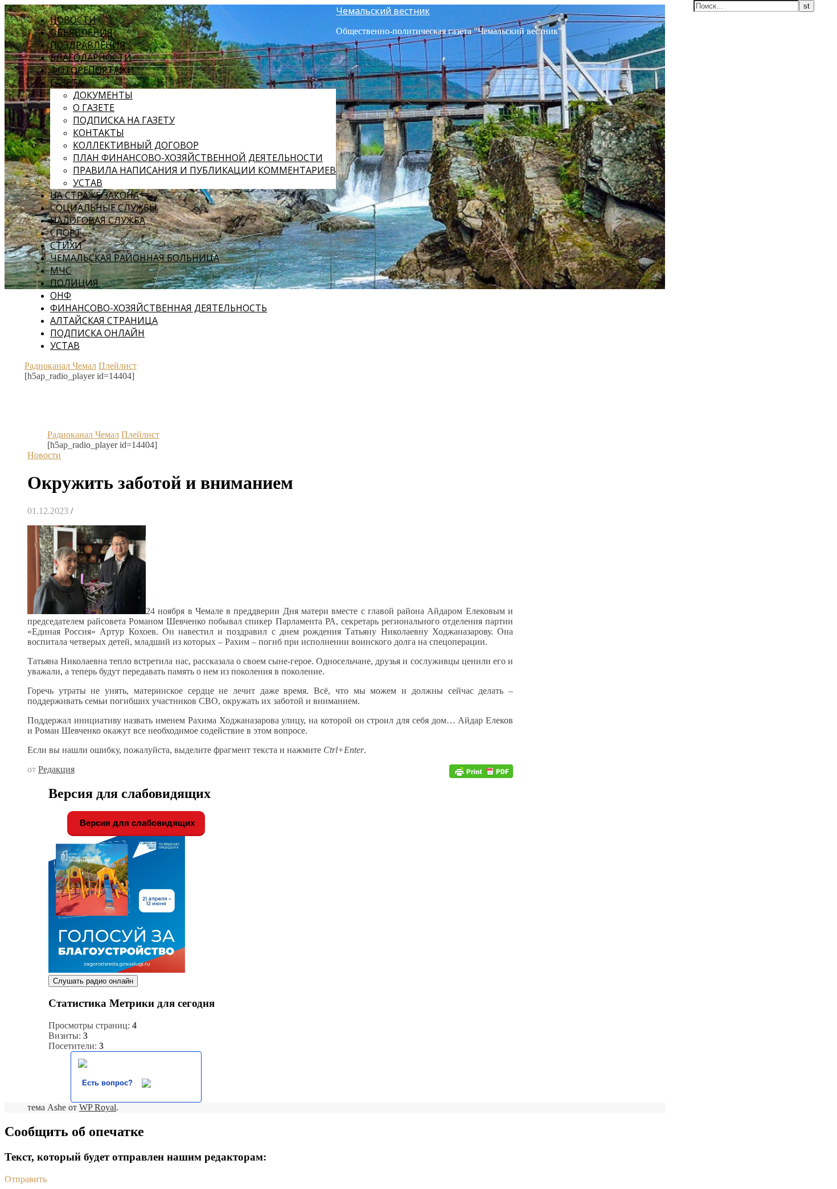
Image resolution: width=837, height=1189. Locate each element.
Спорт (65, 233)
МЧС (60, 270)
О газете (93, 107)
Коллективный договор (136, 145)
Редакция (56, 769)
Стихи (66, 245)
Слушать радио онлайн (93, 981)
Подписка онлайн (97, 333)
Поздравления (87, 45)
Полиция (74, 283)
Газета (66, 82)
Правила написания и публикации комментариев (204, 170)
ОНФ (60, 295)
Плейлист (118, 366)
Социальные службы (103, 207)
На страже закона (94, 195)
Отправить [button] (26, 1179)
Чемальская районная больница (134, 258)
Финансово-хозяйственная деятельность (158, 308)
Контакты (98, 132)
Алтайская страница (104, 320)
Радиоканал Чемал (60, 366)
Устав (87, 182)
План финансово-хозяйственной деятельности (198, 157)
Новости (73, 20)
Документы (103, 95)
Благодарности (91, 57)
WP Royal (97, 1107)
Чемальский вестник (383, 11)
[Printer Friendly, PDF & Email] (481, 770)
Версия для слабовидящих (136, 823)
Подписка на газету (124, 120)
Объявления (81, 32)
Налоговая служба (97, 220)
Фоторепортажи (92, 70)
